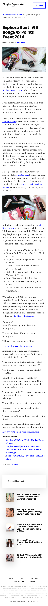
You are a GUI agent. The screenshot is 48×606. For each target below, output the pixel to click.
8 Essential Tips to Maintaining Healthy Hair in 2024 (29, 542)
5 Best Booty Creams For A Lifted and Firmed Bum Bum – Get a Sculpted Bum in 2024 (29, 527)
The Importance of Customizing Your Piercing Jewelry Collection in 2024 (29, 511)
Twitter (17, 316)
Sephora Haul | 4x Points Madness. (23, 446)
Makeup (19, 15)
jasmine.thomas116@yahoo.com (17, 346)
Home (5, 15)
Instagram (29, 316)
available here (9, 122)
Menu (41, 5)
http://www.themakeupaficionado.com (20, 432)
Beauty (12, 15)
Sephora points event (12, 90)
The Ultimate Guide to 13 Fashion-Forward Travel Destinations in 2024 (28, 496)
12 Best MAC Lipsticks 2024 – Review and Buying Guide (29, 556)
